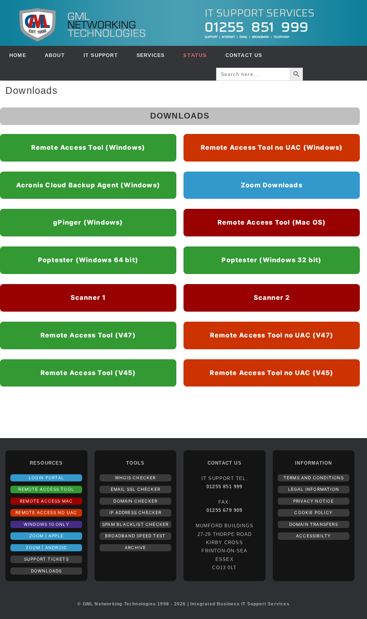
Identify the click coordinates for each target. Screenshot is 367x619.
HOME (17, 55)
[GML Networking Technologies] (82, 23)
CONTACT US (243, 55)
